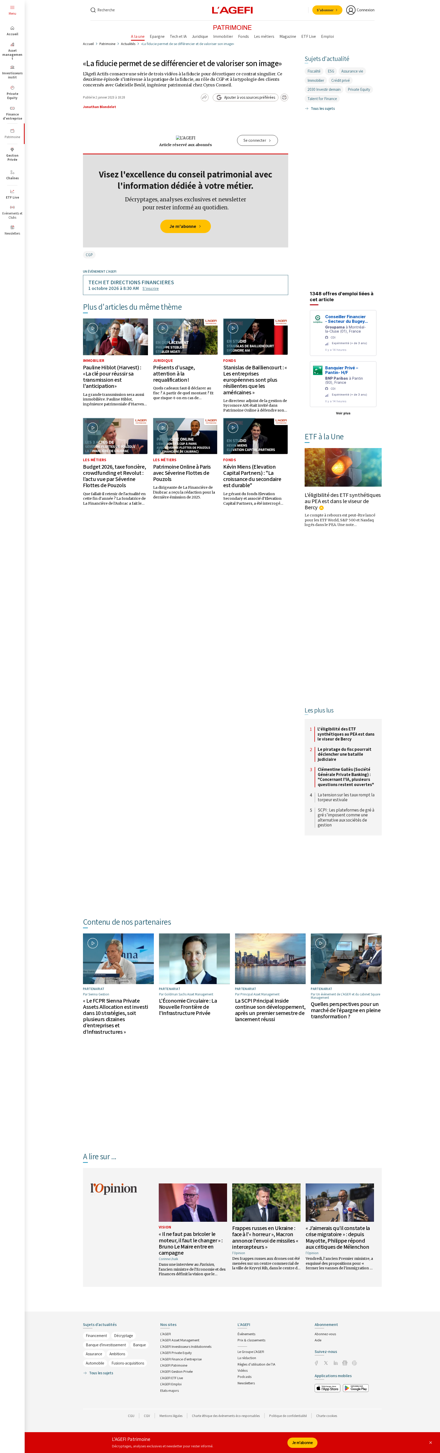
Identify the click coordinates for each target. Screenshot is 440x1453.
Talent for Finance (322, 98)
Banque (139, 1344)
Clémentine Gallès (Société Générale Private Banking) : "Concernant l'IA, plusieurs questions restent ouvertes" (346, 777)
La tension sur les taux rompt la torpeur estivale (346, 797)
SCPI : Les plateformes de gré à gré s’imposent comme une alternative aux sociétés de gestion (346, 818)
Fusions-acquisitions (127, 1363)
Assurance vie (352, 71)
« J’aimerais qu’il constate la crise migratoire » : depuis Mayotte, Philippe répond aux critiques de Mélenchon (338, 1237)
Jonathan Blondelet (99, 106)
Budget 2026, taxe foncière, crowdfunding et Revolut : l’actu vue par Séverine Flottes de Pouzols (114, 476)
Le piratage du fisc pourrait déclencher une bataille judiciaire (344, 754)
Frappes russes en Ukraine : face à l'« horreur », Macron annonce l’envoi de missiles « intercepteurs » (265, 1237)
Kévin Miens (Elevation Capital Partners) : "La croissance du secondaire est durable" (252, 476)
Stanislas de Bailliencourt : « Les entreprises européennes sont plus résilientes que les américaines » (255, 380)
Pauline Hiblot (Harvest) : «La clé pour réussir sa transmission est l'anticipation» (112, 377)
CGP (89, 254)
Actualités (128, 44)
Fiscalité (314, 71)
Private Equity (359, 89)
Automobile (95, 1363)
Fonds (229, 360)
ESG (331, 71)
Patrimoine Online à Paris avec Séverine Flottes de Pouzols (182, 473)
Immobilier (94, 360)
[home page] (232, 9)
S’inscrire (151, 288)
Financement (96, 1335)
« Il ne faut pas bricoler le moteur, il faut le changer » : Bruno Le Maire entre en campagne (191, 1243)
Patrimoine (107, 44)
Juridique (163, 360)
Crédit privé (340, 80)
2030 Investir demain (324, 89)
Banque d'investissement (106, 1344)
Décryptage (123, 1335)
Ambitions (117, 1353)
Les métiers (95, 459)
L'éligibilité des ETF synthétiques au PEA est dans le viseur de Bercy (343, 501)
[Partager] (205, 97)
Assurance (94, 1353)
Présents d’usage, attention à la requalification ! (174, 373)
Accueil (88, 44)
